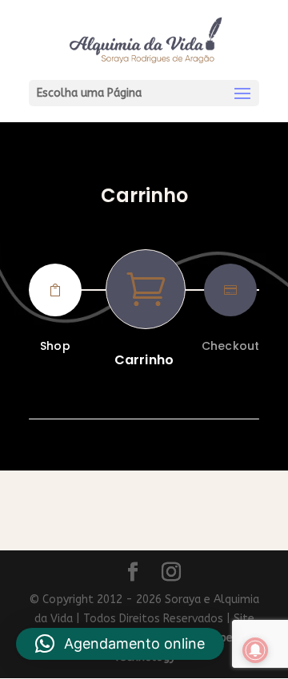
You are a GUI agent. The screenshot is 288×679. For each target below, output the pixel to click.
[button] (120, 644)
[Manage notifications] (255, 650)
